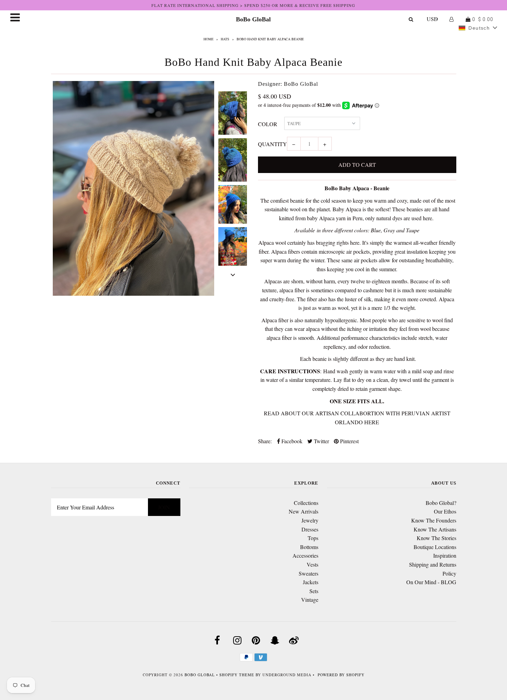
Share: (265, 441)
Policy (449, 573)
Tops (313, 537)
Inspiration (444, 555)
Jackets (310, 582)
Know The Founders (433, 520)
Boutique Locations (435, 546)
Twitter (320, 441)
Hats (225, 39)
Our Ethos (445, 511)
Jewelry (309, 520)
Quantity (272, 144)
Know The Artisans (435, 529)
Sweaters (308, 573)
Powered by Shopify (341, 674)
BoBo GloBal (253, 19)
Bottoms (309, 546)
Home (208, 39)
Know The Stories (436, 537)
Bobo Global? (441, 502)
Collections (306, 502)
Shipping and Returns (432, 564)
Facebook (291, 441)
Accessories (305, 555)
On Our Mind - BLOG (431, 582)
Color (267, 124)
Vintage (309, 599)
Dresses (309, 529)
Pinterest (349, 441)
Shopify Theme (236, 674)
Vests (312, 564)
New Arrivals (303, 511)
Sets (313, 591)
